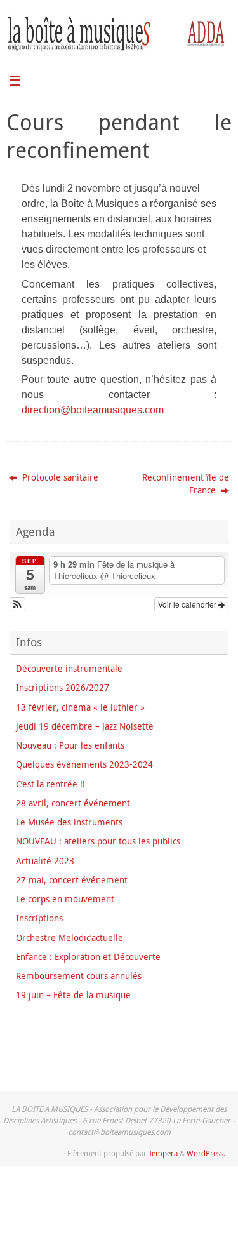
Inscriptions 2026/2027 (62, 687)
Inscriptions (39, 918)
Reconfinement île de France (185, 484)
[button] (17, 604)
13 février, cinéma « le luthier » (80, 707)
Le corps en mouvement (65, 899)
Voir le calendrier (188, 604)
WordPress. (206, 1153)
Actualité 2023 (45, 861)
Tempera (163, 1153)
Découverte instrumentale (69, 668)
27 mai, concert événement (72, 880)
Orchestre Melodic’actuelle (69, 938)
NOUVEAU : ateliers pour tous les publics (98, 841)
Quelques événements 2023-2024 (84, 764)
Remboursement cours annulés (79, 976)
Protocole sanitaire (59, 477)
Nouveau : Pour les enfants (70, 745)
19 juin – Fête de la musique (73, 995)
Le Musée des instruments (69, 822)
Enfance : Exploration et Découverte (88, 957)
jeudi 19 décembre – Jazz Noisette (85, 726)
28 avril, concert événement (73, 803)
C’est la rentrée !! (50, 784)
